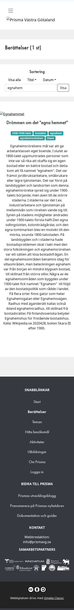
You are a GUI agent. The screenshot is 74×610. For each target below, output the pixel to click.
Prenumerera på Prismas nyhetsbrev (37, 505)
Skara (50, 138)
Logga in (37, 471)
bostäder (40, 133)
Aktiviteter (37, 441)
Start (37, 401)
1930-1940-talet (21, 133)
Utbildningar (37, 451)
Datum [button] (48, 80)
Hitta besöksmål (37, 431)
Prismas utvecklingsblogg (37, 495)
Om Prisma (37, 461)
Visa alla (14, 80)
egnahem (56, 133)
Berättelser (37, 411)
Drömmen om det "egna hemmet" (37, 122)
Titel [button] (30, 80)
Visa (63, 88)
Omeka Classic (54, 598)
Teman (37, 421)
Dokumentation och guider (37, 515)
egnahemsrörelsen (31, 138)
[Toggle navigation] (10, 11)
